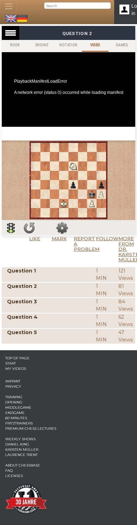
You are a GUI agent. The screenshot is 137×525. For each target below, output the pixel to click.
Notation (68, 45)
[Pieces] (62, 228)
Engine (41, 45)
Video (95, 45)
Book (15, 45)
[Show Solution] (11, 228)
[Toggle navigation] (8, 6)
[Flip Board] (29, 228)
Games (122, 45)
